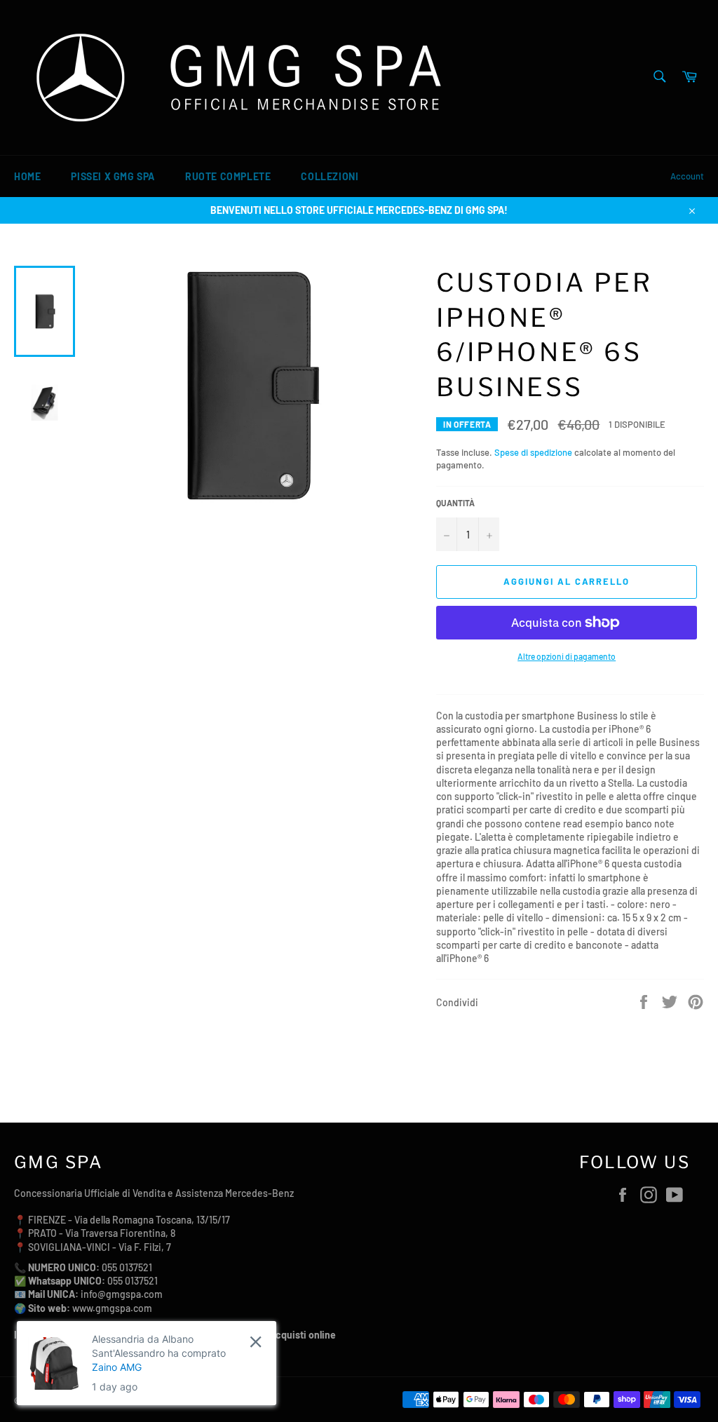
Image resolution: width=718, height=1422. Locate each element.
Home (27, 176)
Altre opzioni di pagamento (566, 656)
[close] (255, 1341)
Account (687, 176)
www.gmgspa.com (112, 1308)
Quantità (455, 503)
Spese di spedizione (533, 452)
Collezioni (329, 176)
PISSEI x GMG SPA (113, 176)
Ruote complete (228, 176)
